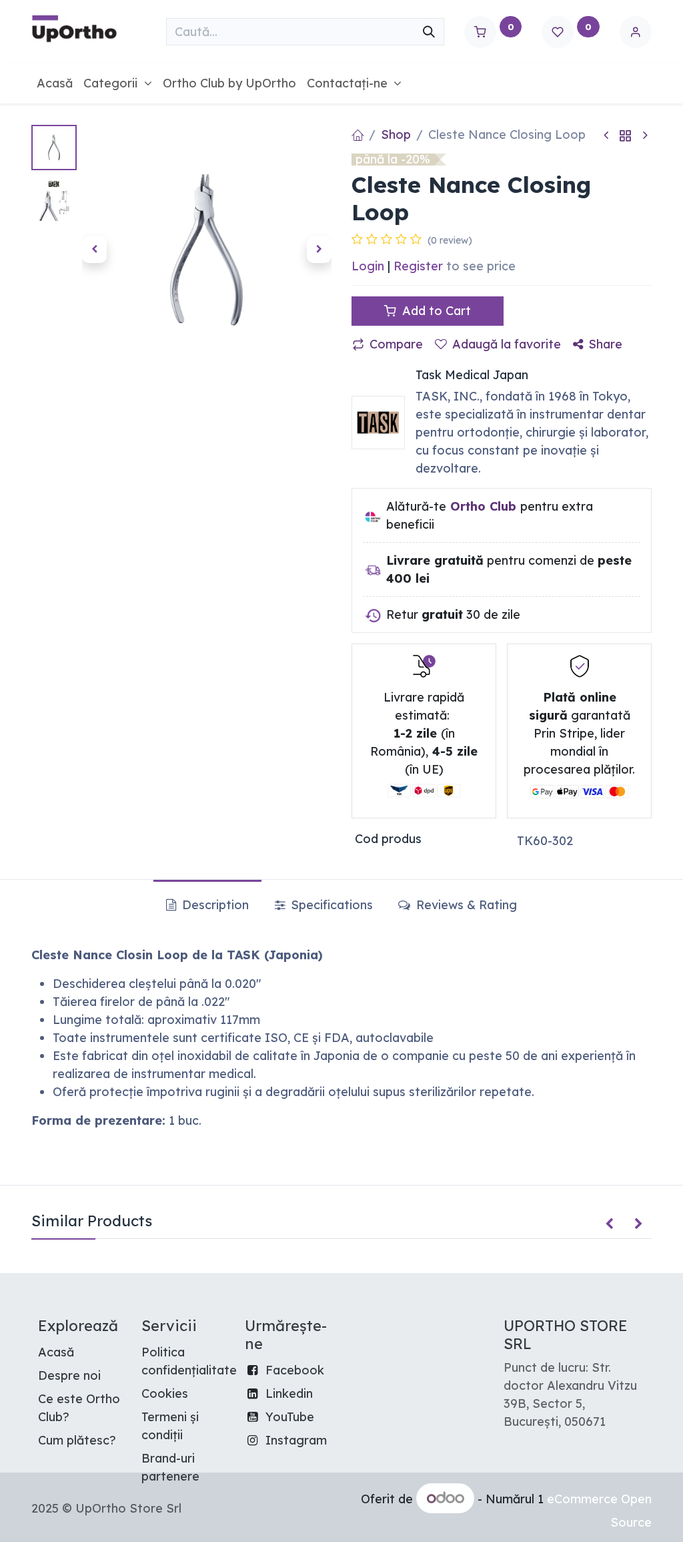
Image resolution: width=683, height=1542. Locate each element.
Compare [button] (396, 344)
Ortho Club (483, 506)
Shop (396, 134)
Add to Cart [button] (435, 310)
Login (368, 266)
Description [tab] (214, 905)
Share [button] (605, 344)
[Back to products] (626, 135)
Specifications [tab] (330, 905)
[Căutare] (429, 32)
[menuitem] (54, 83)
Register (418, 266)
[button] (94, 249)
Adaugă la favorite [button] (506, 344)
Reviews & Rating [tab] (465, 905)
